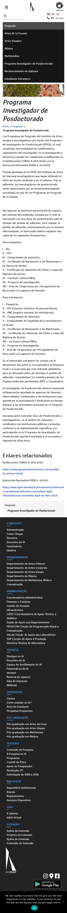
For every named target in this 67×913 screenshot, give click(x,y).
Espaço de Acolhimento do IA (24, 664)
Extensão (13, 824)
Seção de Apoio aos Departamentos (28, 622)
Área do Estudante (18, 707)
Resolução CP (15, 770)
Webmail (12, 685)
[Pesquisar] (5, 16)
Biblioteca (14, 781)
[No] (62, 902)
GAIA (10, 807)
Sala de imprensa (17, 681)
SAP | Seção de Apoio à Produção (26, 639)
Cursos (11, 698)
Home (6, 126)
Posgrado (10, 26)
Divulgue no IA (15, 656)
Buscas (11, 792)
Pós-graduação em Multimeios (25, 732)
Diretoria (12, 538)
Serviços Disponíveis (19, 800)
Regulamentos (15, 796)
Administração (15, 530)
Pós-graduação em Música (22, 736)
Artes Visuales (12, 41)
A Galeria (12, 813)
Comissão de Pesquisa (20, 750)
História (11, 550)
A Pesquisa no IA (16, 754)
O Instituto (14, 523)
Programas (13, 758)
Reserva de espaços (18, 677)
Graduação (14, 692)
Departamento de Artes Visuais (25, 572)
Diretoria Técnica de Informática (26, 643)
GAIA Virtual (14, 817)
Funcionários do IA (18, 668)
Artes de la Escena (15, 33)
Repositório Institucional (21, 788)
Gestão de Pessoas (18, 606)
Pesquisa (13, 743)
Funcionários (14, 546)
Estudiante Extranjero (17, 79)
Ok (34, 907)
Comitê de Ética (16, 762)
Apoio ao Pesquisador (19, 766)
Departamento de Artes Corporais (27, 568)
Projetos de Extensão (19, 835)
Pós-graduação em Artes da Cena (27, 724)
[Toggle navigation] (6, 6)
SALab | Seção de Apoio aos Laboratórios (31, 635)
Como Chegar (15, 534)
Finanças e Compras (18, 602)
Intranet (59, 18)
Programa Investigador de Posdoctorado (28, 63)
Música (8, 48)
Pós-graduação (17, 718)
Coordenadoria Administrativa (24, 597)
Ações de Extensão (18, 831)
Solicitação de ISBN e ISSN (23, 774)
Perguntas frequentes (19, 711)
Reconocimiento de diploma (21, 71)
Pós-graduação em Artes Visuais (26, 728)
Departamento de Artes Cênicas (26, 563)
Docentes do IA (16, 542)
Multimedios (11, 56)
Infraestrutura (15, 610)
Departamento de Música (22, 576)
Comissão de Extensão (20, 843)
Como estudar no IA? (19, 702)
